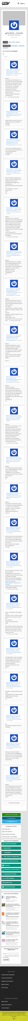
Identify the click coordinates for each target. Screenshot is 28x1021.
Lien (7, 957)
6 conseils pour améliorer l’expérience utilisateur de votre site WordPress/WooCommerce (12, 923)
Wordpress (12, 901)
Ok (14, 1018)
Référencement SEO (9, 928)
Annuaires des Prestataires (7, 974)
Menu (22, 4)
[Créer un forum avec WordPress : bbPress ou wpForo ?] (3, 897)
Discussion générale (10, 145)
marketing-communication (13, 926)
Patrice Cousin (9, 69)
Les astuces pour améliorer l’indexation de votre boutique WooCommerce (13, 905)
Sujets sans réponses (7, 831)
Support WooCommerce (7, 981)
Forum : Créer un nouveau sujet (11, 814)
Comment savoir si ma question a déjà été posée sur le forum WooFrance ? (13, 142)
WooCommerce (16, 910)
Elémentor (10, 942)
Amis (13, 42)
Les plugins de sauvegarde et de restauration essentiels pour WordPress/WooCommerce (13, 914)
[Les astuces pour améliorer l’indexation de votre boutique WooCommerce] (3, 905)
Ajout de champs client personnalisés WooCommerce (12, 379)
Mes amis (5, 48)
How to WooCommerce (14, 173)
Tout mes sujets (5, 1008)
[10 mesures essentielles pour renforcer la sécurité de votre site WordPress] (3, 932)
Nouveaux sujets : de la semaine (9, 836)
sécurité (13, 917)
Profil (10, 42)
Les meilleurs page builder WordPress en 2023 (12, 940)
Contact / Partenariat (6, 978)
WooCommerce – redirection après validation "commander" (14, 171)
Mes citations (14, 45)
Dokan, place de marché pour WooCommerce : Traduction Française (12, 72)
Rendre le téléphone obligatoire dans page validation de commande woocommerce (13, 291)
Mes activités (6, 45)
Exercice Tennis (5, 984)
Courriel (5, 953)
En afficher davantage (13, 97)
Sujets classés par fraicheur (8, 834)
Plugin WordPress (15, 942)
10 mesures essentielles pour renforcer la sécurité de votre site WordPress (13, 933)
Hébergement (10, 907)
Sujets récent (4, 1001)
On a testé (12, 900)
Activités (5, 42)
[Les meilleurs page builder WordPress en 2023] (3, 940)
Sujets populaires (6, 829)
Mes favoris (21, 45)
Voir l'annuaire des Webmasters (11, 819)
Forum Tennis (4, 987)
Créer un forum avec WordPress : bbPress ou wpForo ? (11, 897)
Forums (17, 42)
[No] (26, 1016)
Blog (7, 900)
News (9, 900)
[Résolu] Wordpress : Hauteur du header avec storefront (13, 529)
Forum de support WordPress (15, 531)
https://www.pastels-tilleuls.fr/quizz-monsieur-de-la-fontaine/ (13, 583)
